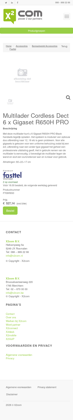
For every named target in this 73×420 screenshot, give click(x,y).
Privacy (10, 358)
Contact (10, 314)
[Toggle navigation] (66, 16)
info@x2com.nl (14, 255)
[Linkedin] (12, 2)
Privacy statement (47, 387)
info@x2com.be (15, 293)
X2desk (10, 332)
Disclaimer (12, 394)
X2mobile (11, 335)
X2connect (12, 328)
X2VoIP (10, 339)
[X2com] (23, 16)
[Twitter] (6, 2)
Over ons (11, 317)
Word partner (13, 324)
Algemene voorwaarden (19, 355)
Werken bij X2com (16, 321)
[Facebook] (17, 2)
